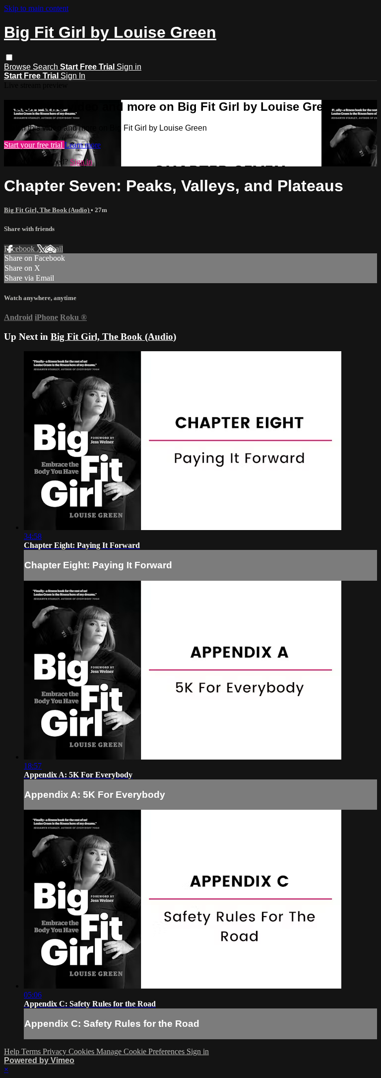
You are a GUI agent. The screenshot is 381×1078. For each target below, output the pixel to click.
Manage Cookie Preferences (141, 1051)
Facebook (20, 248)
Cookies (82, 1051)
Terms (32, 1051)
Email (54, 248)
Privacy (55, 1051)
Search (46, 67)
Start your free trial (34, 145)
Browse (18, 67)
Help (12, 1051)
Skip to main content (36, 8)
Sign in (129, 67)
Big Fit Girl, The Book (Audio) (47, 210)
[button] (9, 57)
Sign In (73, 76)
